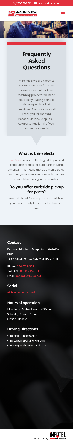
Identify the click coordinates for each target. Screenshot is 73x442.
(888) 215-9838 (30, 271)
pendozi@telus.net (28, 276)
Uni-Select (15, 160)
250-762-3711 (26, 266)
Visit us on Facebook (21, 292)
